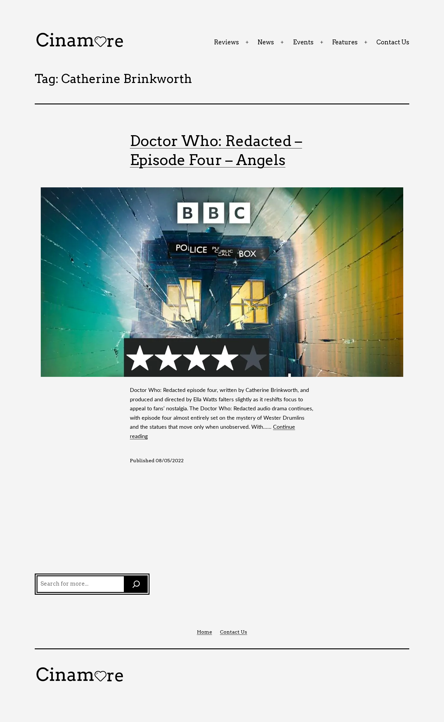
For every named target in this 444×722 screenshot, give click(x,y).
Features (345, 42)
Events (303, 42)
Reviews (226, 42)
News (266, 42)
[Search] (136, 584)
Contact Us (392, 42)
